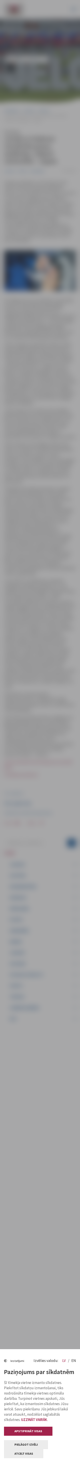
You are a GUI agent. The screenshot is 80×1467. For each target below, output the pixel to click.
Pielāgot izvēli (26, 1445)
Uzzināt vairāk (34, 1419)
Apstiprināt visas (28, 1431)
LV (64, 1360)
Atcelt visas (23, 1454)
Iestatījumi (17, 1361)
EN (73, 1360)
